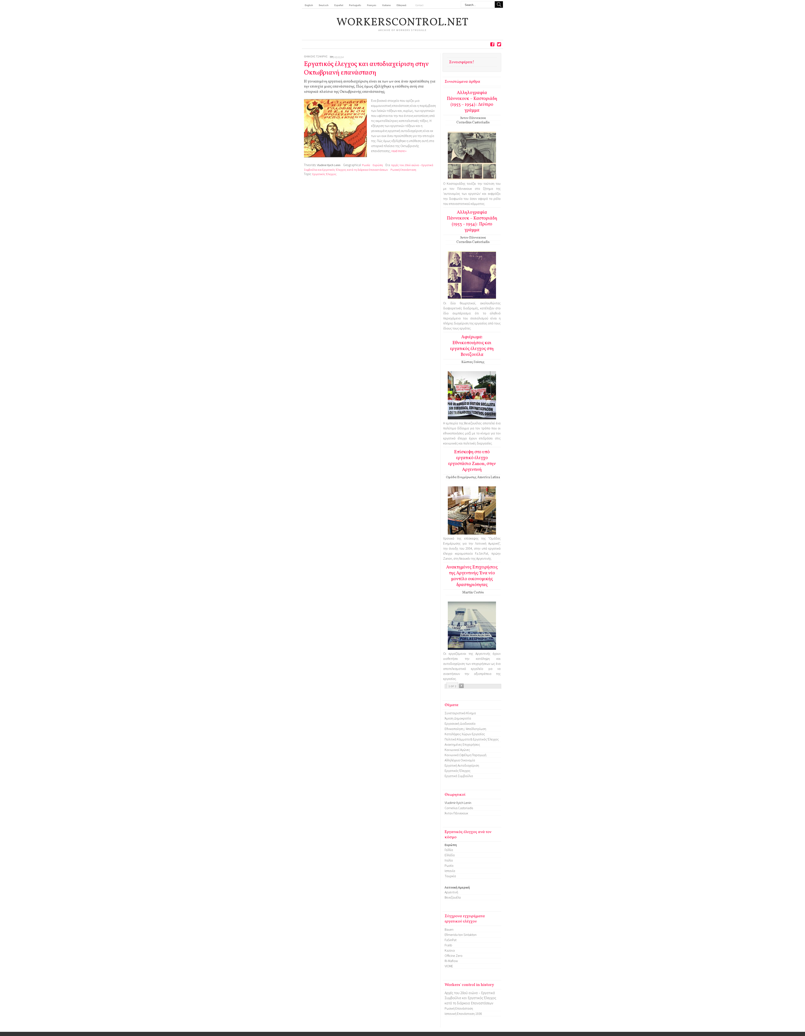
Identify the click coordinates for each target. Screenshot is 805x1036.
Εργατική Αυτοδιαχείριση (462, 765)
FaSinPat (450, 940)
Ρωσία (366, 165)
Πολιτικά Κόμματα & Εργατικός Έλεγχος (472, 739)
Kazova (450, 950)
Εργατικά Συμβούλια (459, 776)
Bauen (449, 929)
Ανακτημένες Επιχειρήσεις (462, 744)
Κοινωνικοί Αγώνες (457, 750)
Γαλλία (449, 850)
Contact (419, 5)
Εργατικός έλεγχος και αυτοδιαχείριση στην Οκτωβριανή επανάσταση (366, 69)
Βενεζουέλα (453, 897)
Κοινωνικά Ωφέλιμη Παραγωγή (465, 755)
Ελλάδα (450, 855)
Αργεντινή (451, 892)
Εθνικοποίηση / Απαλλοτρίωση (465, 729)
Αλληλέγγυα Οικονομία (460, 760)
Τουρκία (450, 876)
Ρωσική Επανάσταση (403, 170)
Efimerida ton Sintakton (461, 935)
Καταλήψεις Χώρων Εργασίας (465, 734)
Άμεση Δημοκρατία (458, 718)
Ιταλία (449, 860)
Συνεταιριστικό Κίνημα (460, 713)
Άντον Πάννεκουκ (456, 813)
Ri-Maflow (451, 961)
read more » (398, 151)
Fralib (448, 945)
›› (461, 685)
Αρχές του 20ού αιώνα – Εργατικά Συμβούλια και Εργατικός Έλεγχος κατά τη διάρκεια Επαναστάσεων (470, 998)
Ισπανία (450, 871)
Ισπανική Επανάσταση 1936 (463, 1013)
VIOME (449, 966)
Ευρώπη (378, 165)
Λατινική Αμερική (457, 887)
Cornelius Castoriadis (459, 808)
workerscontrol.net (402, 22)
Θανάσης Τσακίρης (315, 56)
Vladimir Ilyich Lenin (328, 165)
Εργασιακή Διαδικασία (460, 723)
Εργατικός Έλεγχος (324, 174)
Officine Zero (453, 955)
